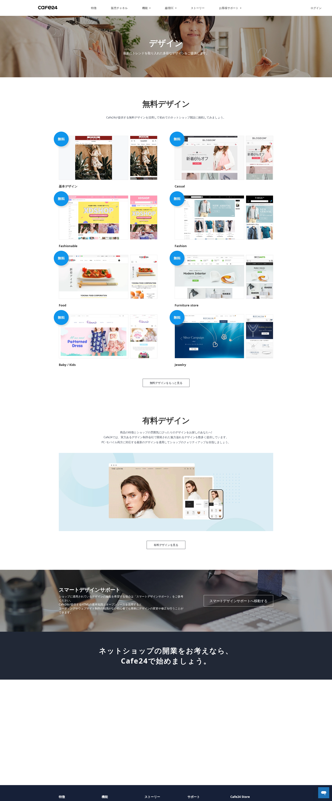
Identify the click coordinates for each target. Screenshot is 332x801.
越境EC (169, 8)
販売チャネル (119, 8)
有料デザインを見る (166, 545)
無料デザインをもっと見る (166, 383)
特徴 (93, 8)
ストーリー (198, 8)
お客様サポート (228, 8)
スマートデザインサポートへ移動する (238, 600)
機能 (145, 8)
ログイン (316, 8)
